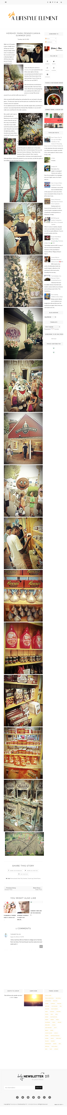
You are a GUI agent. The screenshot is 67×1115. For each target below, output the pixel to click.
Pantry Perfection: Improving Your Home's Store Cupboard (57, 201)
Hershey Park (27, 69)
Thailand (58, 1011)
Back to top (58, 1104)
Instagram (47, 76)
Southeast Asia (53, 1016)
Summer (25, 878)
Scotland (47, 1006)
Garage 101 (54, 166)
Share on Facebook (16, 870)
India (52, 1014)
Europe (46, 1003)
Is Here (53, 158)
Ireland (47, 1041)
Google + (47, 70)
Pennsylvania (13, 878)
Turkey (53, 1022)
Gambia (46, 1038)
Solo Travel (58, 998)
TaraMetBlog (15, 934)
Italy (61, 1006)
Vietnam (56, 1049)
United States (37, 878)
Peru (60, 1043)
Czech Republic (48, 1027)
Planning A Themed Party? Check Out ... (10, 917)
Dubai (46, 1011)
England (47, 1008)
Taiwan (46, 1019)
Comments (49, 42)
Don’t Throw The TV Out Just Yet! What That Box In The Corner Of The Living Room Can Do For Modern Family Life (53, 142)
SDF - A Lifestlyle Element (31, 1104)
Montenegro (48, 1043)
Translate (56, 329)
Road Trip (20, 878)
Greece (52, 1038)
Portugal (47, 1046)
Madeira (53, 1041)
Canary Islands (48, 1032)
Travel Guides (48, 995)
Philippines (47, 1022)
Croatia (46, 1035)
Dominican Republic (55, 1035)
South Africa (54, 1046)
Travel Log (30, 878)
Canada (53, 1024)
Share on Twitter (32, 870)
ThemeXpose (13, 1104)
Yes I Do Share (54, 1006)
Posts (48, 38)
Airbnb (52, 1019)
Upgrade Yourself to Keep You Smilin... (23, 917)
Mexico (46, 1016)
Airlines (59, 1022)
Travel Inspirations (49, 998)
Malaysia (59, 1003)
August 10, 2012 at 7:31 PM (17, 936)
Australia (53, 1003)
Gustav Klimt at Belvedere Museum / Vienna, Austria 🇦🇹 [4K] (57, 259)
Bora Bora (47, 1024)
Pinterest (47, 63)
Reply (41, 946)
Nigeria (54, 1043)
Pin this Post (24, 874)
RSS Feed (53, 338)
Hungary (52, 1011)
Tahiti (51, 1049)
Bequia (46, 1030)
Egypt (55, 1027)
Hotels (57, 1019)
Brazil (51, 1030)
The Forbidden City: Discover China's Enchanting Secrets (56, 278)
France (46, 1014)
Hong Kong (58, 1038)
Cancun (56, 1032)
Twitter (53, 63)
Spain (46, 1049)
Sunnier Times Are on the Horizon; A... (36, 913)
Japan (56, 1014)
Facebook (54, 70)
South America (54, 1008)
